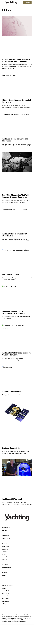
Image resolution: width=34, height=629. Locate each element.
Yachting (4, 603)
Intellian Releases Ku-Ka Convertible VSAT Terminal (13, 312)
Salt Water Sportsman (7, 596)
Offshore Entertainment (12, 392)
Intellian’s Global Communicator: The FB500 (16, 140)
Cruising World (5, 590)
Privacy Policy (5, 546)
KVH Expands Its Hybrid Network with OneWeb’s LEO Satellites (16, 60)
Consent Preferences (7, 557)
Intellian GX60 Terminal (12, 499)
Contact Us (4, 551)
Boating (4, 588)
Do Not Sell (4, 559)
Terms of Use (5, 549)
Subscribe (4, 530)
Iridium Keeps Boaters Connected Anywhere (16, 101)
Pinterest (4, 575)
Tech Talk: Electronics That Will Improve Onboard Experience (15, 196)
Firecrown (9, 620)
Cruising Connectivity (11, 448)
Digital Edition (5, 535)
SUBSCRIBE (27, 2)
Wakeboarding (5, 601)
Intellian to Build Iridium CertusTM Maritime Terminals (16, 354)
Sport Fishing (5, 598)
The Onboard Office (10, 275)
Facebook (4, 570)
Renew (3, 533)
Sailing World (5, 593)
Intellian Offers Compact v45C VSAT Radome (14, 235)
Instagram (4, 572)
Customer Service (6, 538)
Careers (3, 554)
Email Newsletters (6, 567)
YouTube (4, 577)
